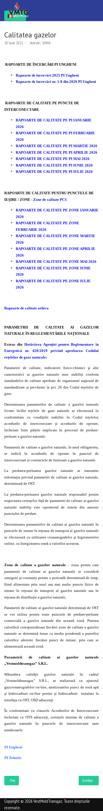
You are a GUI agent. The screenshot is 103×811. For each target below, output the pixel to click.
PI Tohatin (12, 758)
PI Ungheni (13, 747)
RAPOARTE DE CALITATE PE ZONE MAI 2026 (56, 261)
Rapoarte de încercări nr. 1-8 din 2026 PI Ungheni (56, 81)
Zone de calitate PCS (50, 199)
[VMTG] (18, 9)
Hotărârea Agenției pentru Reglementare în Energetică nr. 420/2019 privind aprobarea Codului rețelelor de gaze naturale (51, 350)
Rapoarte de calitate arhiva (26, 308)
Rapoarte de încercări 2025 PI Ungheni (47, 75)
